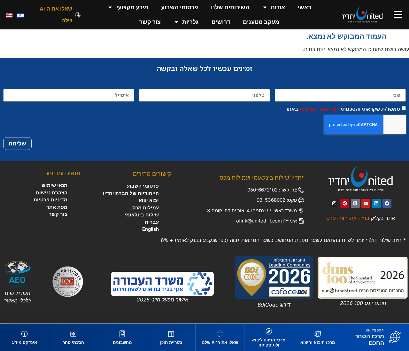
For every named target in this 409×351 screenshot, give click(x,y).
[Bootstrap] (355, 203)
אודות (278, 7)
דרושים (221, 22)
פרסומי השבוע (179, 7)
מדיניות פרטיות (50, 200)
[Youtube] (365, 203)
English (150, 229)
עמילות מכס (145, 208)
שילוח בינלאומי (142, 215)
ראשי (304, 7)
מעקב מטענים (261, 22)
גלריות (190, 22)
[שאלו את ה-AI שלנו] (78, 15)
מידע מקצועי (132, 7)
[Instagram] (334, 203)
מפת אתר (56, 207)
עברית (152, 222)
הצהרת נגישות (51, 193)
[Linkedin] (376, 203)
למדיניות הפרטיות (319, 109)
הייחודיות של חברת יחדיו (131, 193)
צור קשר (150, 22)
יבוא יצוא (149, 200)
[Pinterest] (344, 203)
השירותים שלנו (230, 7)
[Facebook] (386, 203)
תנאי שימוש (54, 185)
